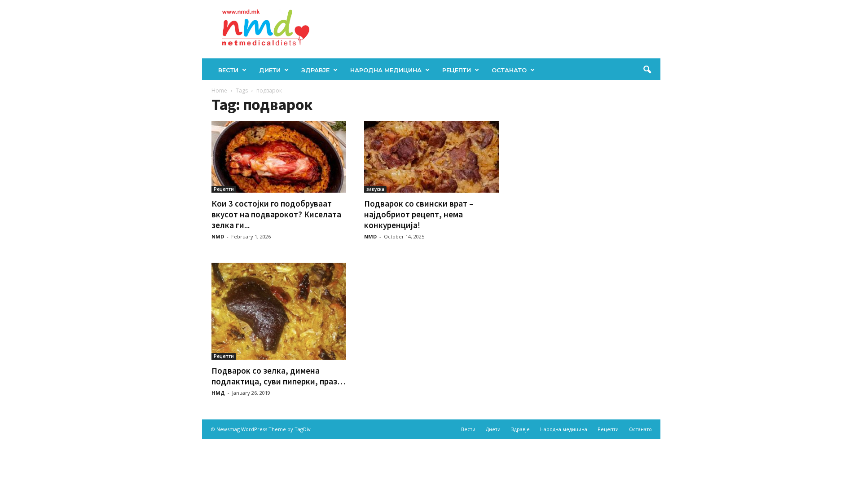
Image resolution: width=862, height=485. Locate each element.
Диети (270, 70)
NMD (217, 236)
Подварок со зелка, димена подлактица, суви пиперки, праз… (278, 376)
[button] (647, 70)
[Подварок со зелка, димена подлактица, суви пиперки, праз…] (278, 311)
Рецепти (456, 70)
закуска (375, 189)
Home (219, 90)
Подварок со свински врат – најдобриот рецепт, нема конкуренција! (419, 214)
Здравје (315, 70)
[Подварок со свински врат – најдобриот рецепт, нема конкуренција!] (431, 157)
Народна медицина (386, 70)
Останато (509, 70)
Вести (228, 70)
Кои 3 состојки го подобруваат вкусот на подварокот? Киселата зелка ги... (276, 214)
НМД (218, 392)
